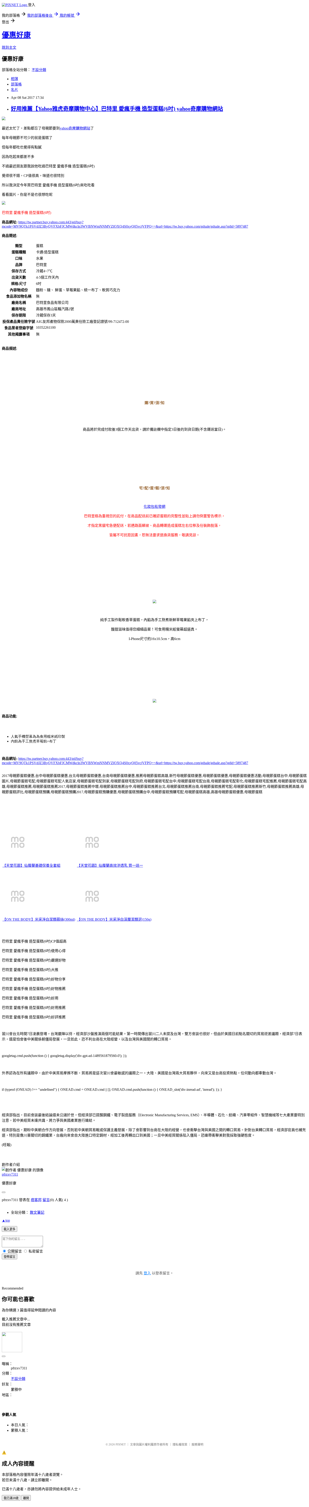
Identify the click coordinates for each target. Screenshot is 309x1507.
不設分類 (39, 70)
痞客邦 (36, 1200)
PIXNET (121, 1444)
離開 (26, 1498)
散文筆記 (37, 1212)
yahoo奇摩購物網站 (75, 128)
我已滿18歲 (11, 1498)
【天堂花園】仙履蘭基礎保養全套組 (31, 865)
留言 (46, 1200)
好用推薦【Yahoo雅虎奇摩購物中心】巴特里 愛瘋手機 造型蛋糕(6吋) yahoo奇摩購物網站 (117, 109)
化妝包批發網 (154, 506)
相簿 (14, 79)
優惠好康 (16, 35)
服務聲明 (197, 1444)
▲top (6, 1220)
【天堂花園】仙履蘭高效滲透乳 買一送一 (110, 865)
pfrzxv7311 (10, 1174)
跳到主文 (9, 47)
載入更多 (9, 1229)
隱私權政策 (180, 1444)
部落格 (16, 84)
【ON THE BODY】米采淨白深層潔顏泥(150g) (114, 919)
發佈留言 (9, 1256)
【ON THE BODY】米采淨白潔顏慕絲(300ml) (38, 919)
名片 (14, 90)
